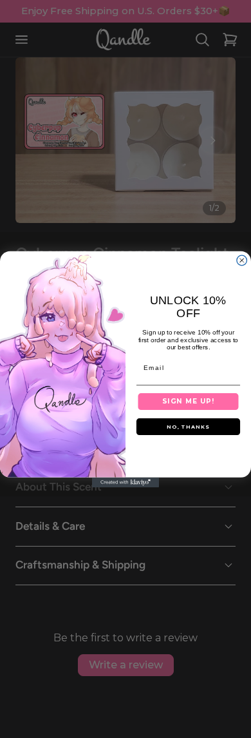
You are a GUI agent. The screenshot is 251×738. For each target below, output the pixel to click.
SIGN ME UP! (188, 401)
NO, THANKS (188, 426)
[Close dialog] (242, 260)
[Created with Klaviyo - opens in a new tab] (125, 482)
